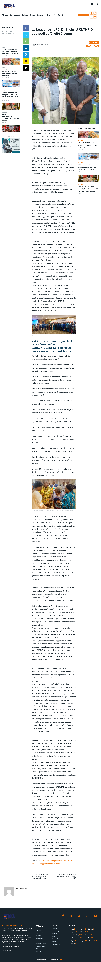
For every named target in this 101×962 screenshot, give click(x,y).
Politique (4, 112)
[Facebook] (91, 13)
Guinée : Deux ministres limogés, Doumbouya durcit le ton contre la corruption (10, 95)
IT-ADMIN (61, 959)
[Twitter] (26, 35)
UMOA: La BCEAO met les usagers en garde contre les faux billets (10, 51)
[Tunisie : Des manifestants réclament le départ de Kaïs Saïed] (11, 128)
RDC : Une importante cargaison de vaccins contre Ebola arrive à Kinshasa (10, 72)
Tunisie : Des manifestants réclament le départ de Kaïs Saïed (10, 117)
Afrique (4, 47)
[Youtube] (95, 16)
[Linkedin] (26, 48)
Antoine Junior (21, 889)
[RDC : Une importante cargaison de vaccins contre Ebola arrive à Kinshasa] (11, 83)
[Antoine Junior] (9, 891)
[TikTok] (95, 13)
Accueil (34, 26)
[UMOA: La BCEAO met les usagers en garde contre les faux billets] (11, 61)
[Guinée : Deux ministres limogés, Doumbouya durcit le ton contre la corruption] (11, 106)
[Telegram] (26, 55)
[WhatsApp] (91, 16)
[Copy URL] (26, 68)
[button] (97, 3)
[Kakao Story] (26, 61)
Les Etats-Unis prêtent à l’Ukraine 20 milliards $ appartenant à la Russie (40, 876)
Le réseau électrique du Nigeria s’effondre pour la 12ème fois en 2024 (66, 876)
